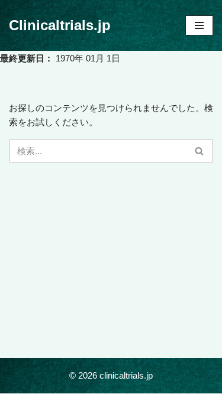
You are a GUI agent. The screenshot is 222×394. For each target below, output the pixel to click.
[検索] (199, 151)
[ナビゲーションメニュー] (199, 25)
